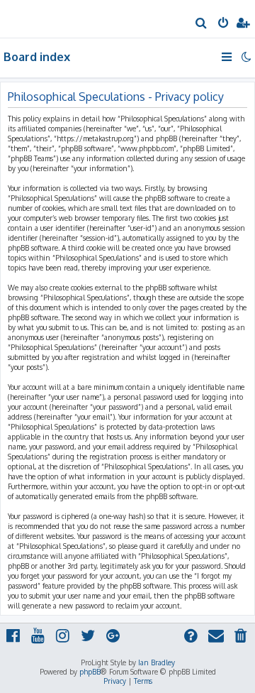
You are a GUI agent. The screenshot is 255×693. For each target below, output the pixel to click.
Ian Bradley (156, 662)
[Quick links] (227, 57)
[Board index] (34, 18)
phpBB (90, 671)
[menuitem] (201, 24)
